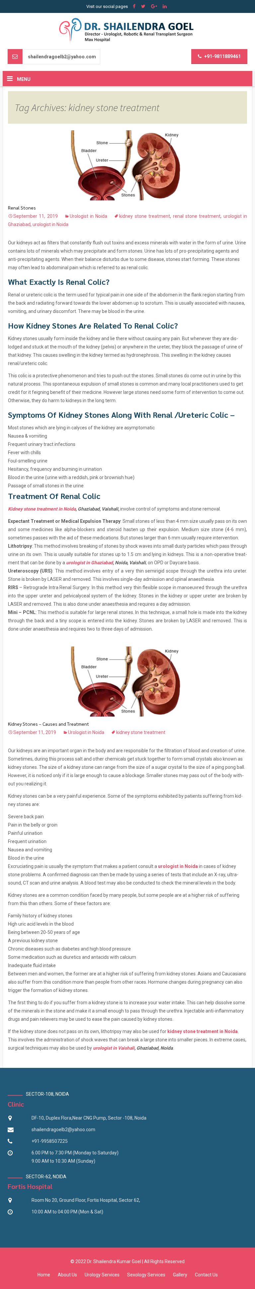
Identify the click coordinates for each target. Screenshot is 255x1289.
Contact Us (206, 1274)
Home (44, 1274)
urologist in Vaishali (113, 1048)
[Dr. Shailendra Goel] (127, 30)
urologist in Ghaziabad (89, 562)
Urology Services (102, 1274)
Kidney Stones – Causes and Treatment (48, 724)
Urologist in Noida (89, 216)
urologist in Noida (50, 224)
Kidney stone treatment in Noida (42, 509)
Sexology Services (146, 1274)
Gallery (180, 1274)
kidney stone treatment (144, 216)
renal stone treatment (197, 216)
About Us (67, 1274)
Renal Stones (22, 208)
